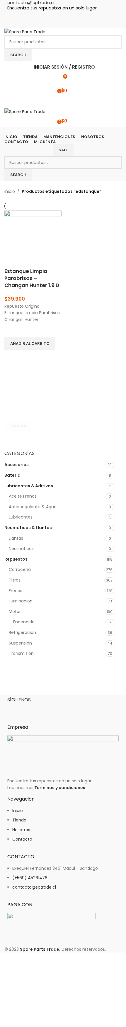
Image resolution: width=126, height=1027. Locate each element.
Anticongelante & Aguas (34, 507)
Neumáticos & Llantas (28, 528)
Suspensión (20, 643)
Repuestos (16, 559)
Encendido (24, 622)
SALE (63, 150)
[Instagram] (30, 709)
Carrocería (20, 569)
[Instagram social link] (63, 15)
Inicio (9, 191)
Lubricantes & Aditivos (28, 486)
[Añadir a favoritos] (11, 330)
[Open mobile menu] (63, 102)
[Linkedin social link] (73, 15)
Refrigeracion (22, 632)
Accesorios (16, 465)
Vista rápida (11, 357)
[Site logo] (24, 31)
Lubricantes (21, 517)
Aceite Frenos (23, 496)
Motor (15, 611)
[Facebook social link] (52, 15)
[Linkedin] (46, 709)
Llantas (16, 538)
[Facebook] (14, 709)
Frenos (15, 591)
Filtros (15, 580)
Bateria (12, 475)
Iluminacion (21, 601)
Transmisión (21, 653)
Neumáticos (21, 548)
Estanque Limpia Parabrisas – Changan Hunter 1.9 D (31, 278)
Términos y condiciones (59, 788)
